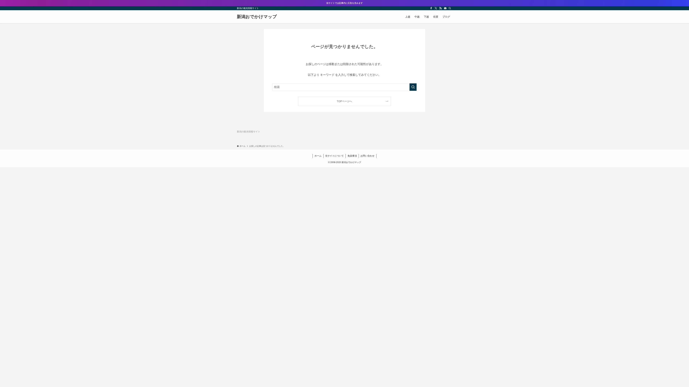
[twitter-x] (435, 8)
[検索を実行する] (413, 87)
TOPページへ (344, 101)
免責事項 (352, 155)
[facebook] (431, 8)
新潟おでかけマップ (257, 17)
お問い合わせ (367, 155)
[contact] (445, 8)
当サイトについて (334, 155)
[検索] (449, 8)
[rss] (440, 8)
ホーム (318, 155)
